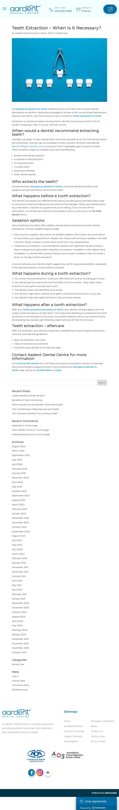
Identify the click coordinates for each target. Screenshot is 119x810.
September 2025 (21, 455)
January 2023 (19, 513)
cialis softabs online (22, 430)
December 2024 (20, 477)
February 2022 (19, 558)
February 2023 (19, 509)
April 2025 (17, 464)
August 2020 (18, 616)
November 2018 (20, 648)
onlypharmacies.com (23, 434)
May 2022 (17, 545)
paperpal (16, 425)
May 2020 (17, 625)
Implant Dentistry (73, 736)
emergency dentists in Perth (31, 109)
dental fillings (20, 146)
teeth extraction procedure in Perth (43, 309)
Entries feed (18, 680)
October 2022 (19, 527)
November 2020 (20, 607)
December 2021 (20, 567)
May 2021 (17, 585)
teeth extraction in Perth (87, 116)
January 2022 (19, 562)
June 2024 (17, 482)
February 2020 (19, 630)
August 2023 (18, 500)
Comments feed (20, 685)
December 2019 (20, 639)
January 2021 (19, 598)
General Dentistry (73, 726)
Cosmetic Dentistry (74, 731)
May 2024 (17, 486)
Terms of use (98, 736)
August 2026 (18, 446)
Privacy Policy (98, 741)
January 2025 (19, 473)
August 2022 (18, 536)
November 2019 (20, 643)
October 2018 (19, 652)
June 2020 (17, 621)
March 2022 (18, 554)
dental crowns (38, 146)
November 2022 (20, 522)
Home (67, 721)
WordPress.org (20, 689)
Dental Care (61, 33)
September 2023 (21, 495)
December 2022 (20, 518)
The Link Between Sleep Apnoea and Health (35, 409)
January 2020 (19, 634)
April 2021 (17, 589)
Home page (31, 425)
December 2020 (20, 603)
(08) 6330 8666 (63, 11)
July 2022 (17, 540)
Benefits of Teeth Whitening (27, 400)
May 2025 (17, 459)
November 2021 (20, 572)
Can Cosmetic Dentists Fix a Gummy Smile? (35, 413)
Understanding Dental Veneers (28, 395)
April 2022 (17, 549)
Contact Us (97, 731)
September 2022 (21, 531)
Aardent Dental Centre (27, 33)
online (58, 370)
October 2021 (19, 576)
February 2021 (19, 594)
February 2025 (19, 468)
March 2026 (18, 450)
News (94, 726)
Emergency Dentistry (102, 721)
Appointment (110, 9)
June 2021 (17, 580)
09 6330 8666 (43, 370)
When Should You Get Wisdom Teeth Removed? (37, 404)
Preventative (71, 741)
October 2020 (19, 612)
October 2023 (19, 491)
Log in (15, 676)
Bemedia (111, 793)
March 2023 (18, 504)
